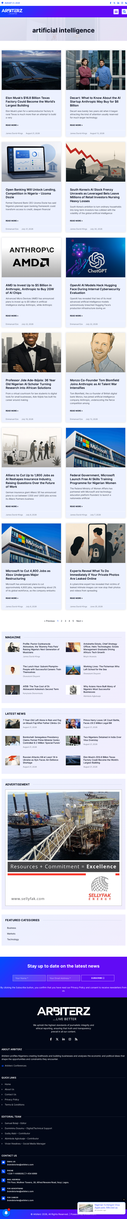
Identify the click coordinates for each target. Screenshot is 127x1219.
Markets (11, 933)
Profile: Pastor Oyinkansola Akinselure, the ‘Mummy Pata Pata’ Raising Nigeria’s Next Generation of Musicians (41, 648)
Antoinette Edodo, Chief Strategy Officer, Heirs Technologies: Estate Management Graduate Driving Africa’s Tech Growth (101, 648)
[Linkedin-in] (118, 3)
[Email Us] (3, 1162)
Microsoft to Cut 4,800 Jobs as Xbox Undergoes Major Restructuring (28, 574)
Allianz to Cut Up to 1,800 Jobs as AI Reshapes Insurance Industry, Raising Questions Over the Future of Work (30, 480)
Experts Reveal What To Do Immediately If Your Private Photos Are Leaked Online (94, 574)
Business (11, 928)
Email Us (11, 1162)
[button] (116, 11)
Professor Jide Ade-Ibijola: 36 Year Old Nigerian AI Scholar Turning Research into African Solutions (30, 384)
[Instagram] (122, 3)
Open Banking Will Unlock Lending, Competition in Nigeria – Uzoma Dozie (31, 193)
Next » (79, 621)
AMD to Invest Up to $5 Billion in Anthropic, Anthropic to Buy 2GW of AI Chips (30, 289)
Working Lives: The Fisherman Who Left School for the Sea (101, 667)
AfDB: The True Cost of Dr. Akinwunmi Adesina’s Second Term (41, 687)
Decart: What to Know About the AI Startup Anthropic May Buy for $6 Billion (95, 101)
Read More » (12, 125)
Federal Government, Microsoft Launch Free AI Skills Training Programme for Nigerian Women (93, 479)
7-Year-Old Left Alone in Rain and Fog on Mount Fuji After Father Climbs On (42, 721)
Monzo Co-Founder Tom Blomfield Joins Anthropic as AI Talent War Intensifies (94, 384)
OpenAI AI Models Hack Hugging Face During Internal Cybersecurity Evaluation (95, 289)
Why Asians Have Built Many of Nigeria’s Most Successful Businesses (99, 689)
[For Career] (3, 1198)
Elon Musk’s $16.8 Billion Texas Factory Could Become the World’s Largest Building (30, 101)
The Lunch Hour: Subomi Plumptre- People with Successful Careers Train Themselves (42, 669)
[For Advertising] (3, 1189)
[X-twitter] (114, 3)
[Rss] (126, 3)
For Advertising (15, 1188)
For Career (12, 1197)
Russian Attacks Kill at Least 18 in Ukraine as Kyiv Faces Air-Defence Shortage (40, 760)
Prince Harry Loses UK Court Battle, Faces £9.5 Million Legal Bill (101, 721)
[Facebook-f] (110, 3)
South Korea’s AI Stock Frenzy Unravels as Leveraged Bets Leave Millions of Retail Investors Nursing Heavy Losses (95, 195)
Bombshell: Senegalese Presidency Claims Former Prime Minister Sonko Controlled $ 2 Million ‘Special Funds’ (41, 740)
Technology (13, 939)
